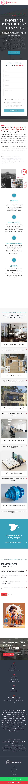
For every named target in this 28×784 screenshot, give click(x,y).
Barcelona (17, 712)
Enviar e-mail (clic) (14, 691)
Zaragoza (16, 730)
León (21, 720)
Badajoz (13, 712)
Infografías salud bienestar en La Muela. (14, 46)
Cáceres (3, 714)
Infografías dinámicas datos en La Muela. (14, 40)
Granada (22, 716)
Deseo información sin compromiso (14, 654)
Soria (19, 726)
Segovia (12, 726)
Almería (23, 710)
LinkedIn (10, 670)
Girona (17, 716)
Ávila (9, 712)
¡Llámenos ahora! (7, 594)
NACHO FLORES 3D (8, 32)
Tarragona (23, 726)
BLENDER (12, 743)
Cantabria (11, 714)
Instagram (14, 670)
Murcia (19, 722)
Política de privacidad (14, 106)
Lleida (24, 720)
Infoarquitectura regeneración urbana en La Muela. (14, 48)
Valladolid (17, 728)
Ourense (4, 724)
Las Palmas (17, 720)
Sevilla (15, 726)
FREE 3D (17, 743)
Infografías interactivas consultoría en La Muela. (14, 44)
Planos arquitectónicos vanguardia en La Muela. (14, 42)
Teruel (4, 728)
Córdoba (9, 716)
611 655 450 (15, 679)
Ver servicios (13, 52)
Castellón (17, 714)
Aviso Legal (14, 769)
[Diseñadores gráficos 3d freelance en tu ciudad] (9, 2)
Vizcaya (22, 728)
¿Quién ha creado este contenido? (10, 748)
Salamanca (20, 724)
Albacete (14, 710)
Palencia (9, 724)
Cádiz (7, 714)
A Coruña (5, 710)
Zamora (11, 730)
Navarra (23, 722)
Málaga (11, 722)
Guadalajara (6, 718)
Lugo (3, 722)
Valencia (13, 728)
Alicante (18, 710)
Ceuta (21, 714)
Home (14, 767)
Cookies (14, 774)
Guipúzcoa (11, 718)
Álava (9, 710)
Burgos (23, 712)
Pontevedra (14, 724)
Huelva (16, 718)
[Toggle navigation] (26, 2)
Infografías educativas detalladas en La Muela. (14, 38)
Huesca (20, 718)
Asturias (5, 712)
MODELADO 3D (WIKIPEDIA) (18, 741)
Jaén (7, 720)
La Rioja (11, 720)
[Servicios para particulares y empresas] (14, 762)
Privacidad (14, 772)
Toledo (8, 728)
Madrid (7, 722)
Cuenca (13, 716)
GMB (19, 670)
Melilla (15, 722)
